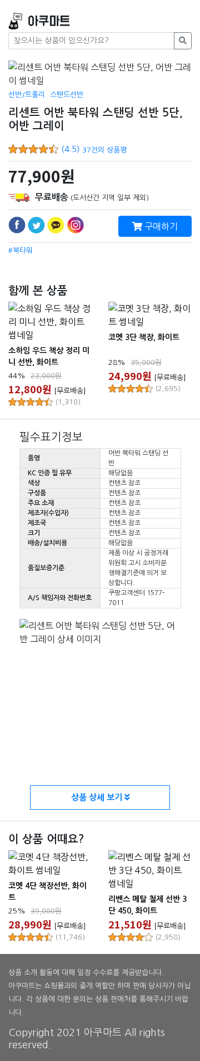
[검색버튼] (183, 40)
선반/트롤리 (26, 94)
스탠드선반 (66, 94)
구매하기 (160, 226)
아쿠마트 (49, 21)
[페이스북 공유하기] (17, 224)
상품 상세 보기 (97, 797)
